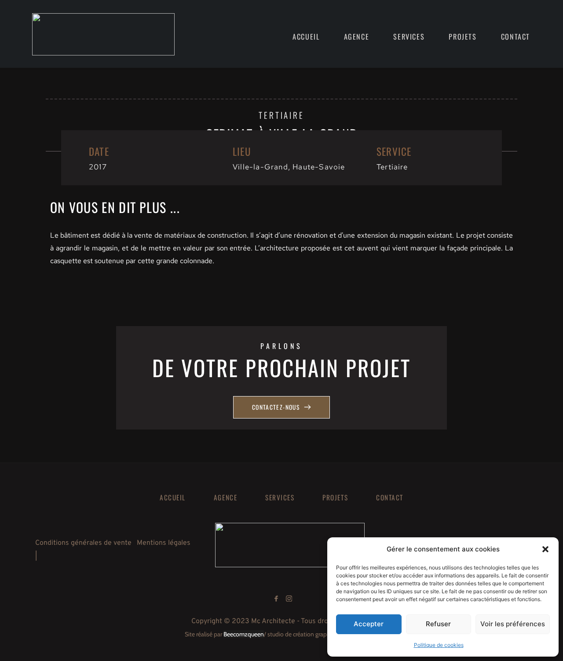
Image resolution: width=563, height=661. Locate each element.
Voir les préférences (512, 624)
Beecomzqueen (243, 634)
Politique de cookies (439, 645)
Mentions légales (163, 543)
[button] (545, 549)
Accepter (369, 624)
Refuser (438, 624)
